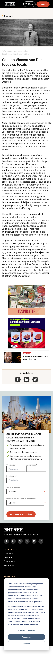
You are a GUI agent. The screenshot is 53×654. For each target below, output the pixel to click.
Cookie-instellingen (26, 630)
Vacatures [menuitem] (9, 565)
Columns (8, 16)
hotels (25, 51)
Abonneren (43, 4)
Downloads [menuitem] (9, 561)
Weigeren (26, 643)
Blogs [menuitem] (7, 569)
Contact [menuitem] (8, 557)
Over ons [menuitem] (8, 553)
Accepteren (26, 637)
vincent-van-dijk (14, 51)
